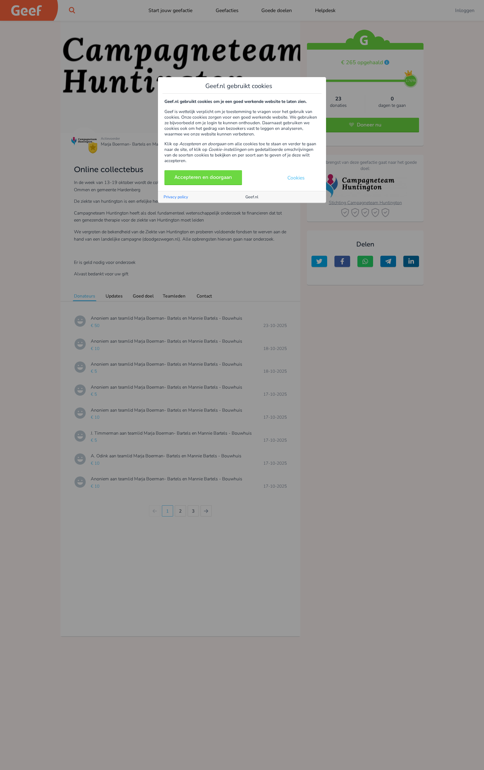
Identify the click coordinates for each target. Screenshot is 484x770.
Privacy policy (176, 197)
